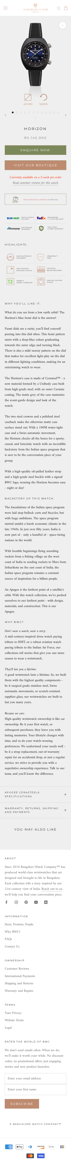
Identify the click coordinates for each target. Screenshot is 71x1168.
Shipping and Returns (19, 983)
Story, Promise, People (19, 924)
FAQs (8, 939)
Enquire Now (35, 150)
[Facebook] (6, 902)
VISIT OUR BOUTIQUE (35, 165)
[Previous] (5, 115)
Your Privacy (13, 1013)
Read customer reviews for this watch (35, 183)
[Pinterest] (26, 902)
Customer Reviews (17, 969)
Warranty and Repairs (19, 991)
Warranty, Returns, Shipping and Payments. (32, 810)
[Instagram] (16, 902)
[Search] (59, 8)
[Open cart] (65, 8)
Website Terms (14, 1020)
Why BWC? (12, 932)
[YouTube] (36, 902)
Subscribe (21, 1104)
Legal (8, 1028)
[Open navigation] (5, 8)
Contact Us (12, 946)
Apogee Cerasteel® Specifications (22, 794)
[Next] (65, 115)
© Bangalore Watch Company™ (35, 1124)
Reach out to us (51, 889)
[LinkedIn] (46, 902)
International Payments (20, 976)
